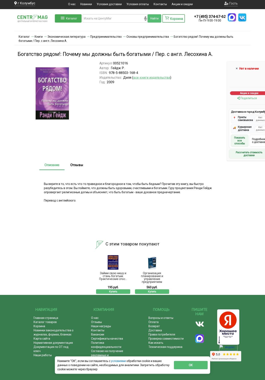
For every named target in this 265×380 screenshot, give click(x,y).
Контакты (160, 4)
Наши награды (101, 326)
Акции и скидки (182, 4)
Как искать (155, 342)
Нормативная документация (53, 342)
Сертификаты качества (107, 338)
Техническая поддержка (165, 347)
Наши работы (43, 355)
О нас (72, 4)
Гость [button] (233, 3)
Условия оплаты (137, 4)
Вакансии (97, 334)
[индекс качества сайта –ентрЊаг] (228, 349)
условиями (118, 361)
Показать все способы (239, 140)
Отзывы (76, 165)
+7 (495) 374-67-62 (210, 16)
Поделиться (248, 98)
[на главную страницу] (34, 27)
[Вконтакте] (199, 324)
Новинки (86, 4)
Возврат (154, 326)
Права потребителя (161, 334)
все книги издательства (151, 78)
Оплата (153, 322)
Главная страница (46, 318)
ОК (191, 365)
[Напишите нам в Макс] (232, 17)
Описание (52, 165)
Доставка (155, 330)
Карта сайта (42, 338)
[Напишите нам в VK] (242, 17)
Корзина (39, 326)
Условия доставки (109, 4)
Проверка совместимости (166, 338)
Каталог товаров (45, 322)
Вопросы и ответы (160, 318)
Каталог (71, 18)
